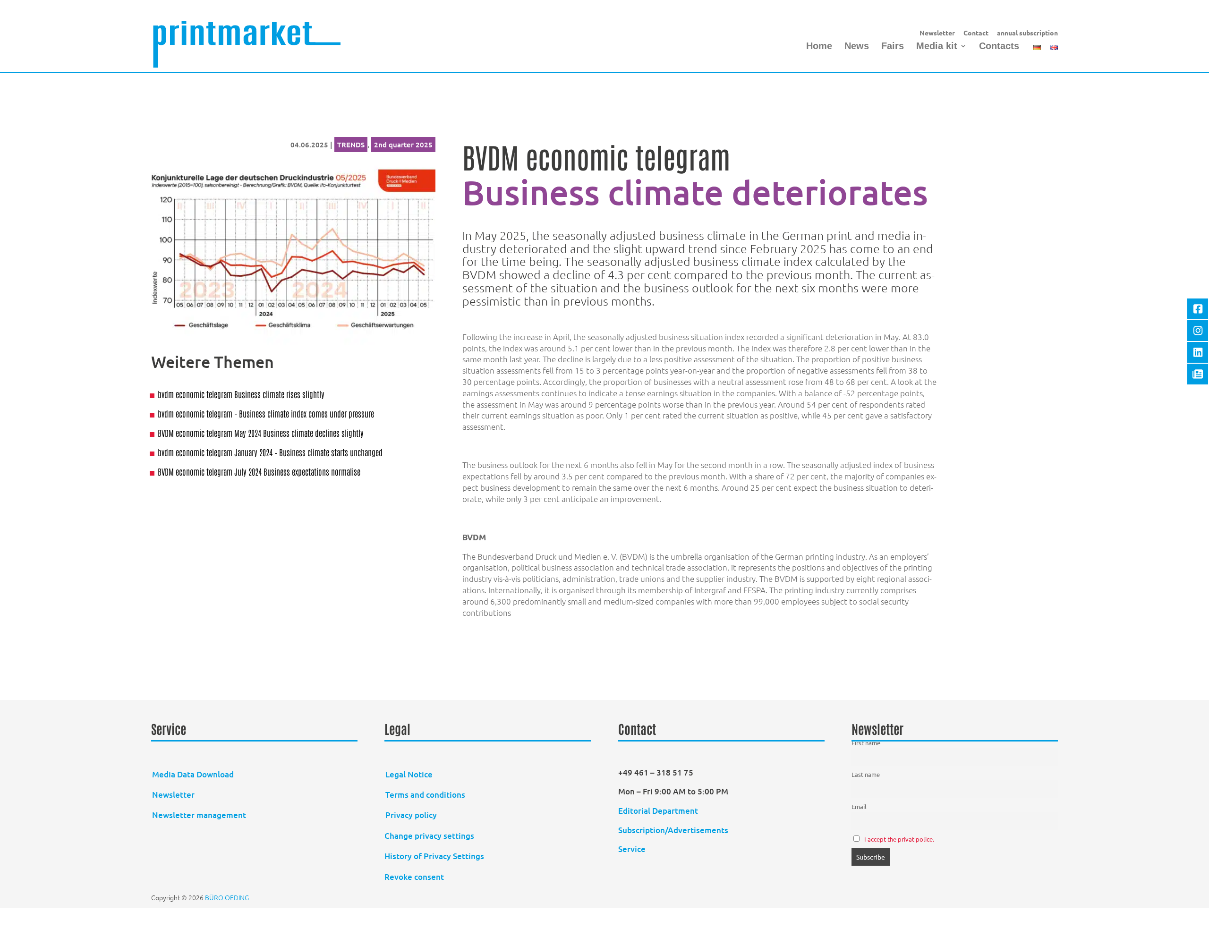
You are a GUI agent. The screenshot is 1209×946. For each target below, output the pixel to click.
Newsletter (937, 33)
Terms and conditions (425, 794)
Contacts (999, 47)
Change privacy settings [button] (429, 835)
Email (859, 806)
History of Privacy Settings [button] (434, 856)
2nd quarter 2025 (403, 144)
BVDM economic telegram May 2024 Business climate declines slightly (261, 432)
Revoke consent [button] (414, 876)
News (856, 47)
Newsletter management (199, 815)
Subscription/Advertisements (673, 830)
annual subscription (1027, 33)
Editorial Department (659, 810)
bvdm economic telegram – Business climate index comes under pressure (266, 413)
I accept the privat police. (899, 839)
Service (632, 849)
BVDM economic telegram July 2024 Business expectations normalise (259, 471)
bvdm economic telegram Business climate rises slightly (241, 394)
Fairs (892, 47)
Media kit (936, 47)
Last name (865, 774)
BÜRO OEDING (227, 897)
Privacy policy (411, 815)
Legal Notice (409, 774)
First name (865, 743)
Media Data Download (193, 774)
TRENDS (351, 144)
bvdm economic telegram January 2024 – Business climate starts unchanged (270, 452)
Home (819, 47)
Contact (975, 33)
